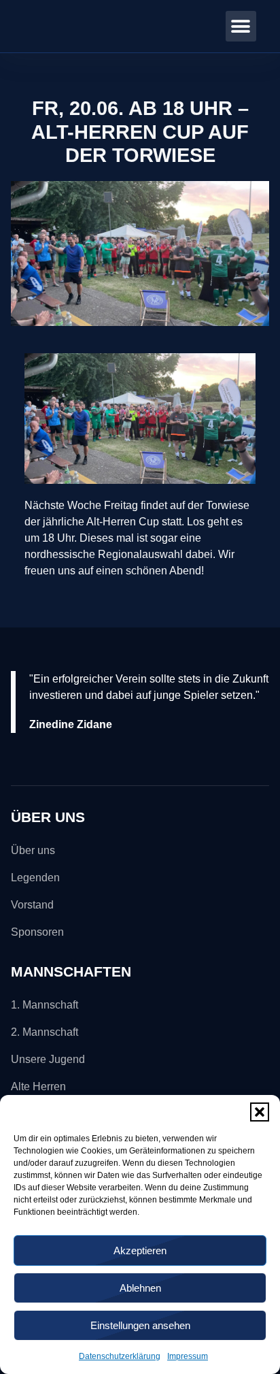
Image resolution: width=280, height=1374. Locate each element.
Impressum (187, 1356)
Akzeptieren (140, 1250)
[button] (259, 1112)
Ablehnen (140, 1288)
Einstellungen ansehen (140, 1325)
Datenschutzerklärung (119, 1356)
